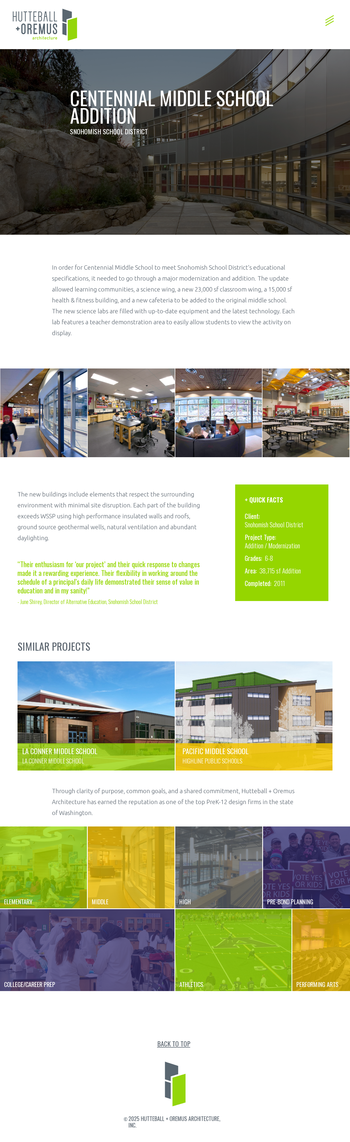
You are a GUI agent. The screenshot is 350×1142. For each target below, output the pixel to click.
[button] (329, 17)
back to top (173, 1043)
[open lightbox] (43, 412)
